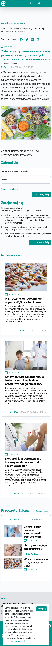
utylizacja (40, 330)
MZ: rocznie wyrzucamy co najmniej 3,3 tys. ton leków (23, 300)
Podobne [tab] (14, 519)
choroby (41, 493)
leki (31, 330)
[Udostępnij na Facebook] (21, 39)
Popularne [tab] (37, 519)
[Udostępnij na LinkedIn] (32, 39)
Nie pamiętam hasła (9, 189)
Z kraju (5, 67)
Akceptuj (42, 609)
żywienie (28, 67)
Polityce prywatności (16, 641)
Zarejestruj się (42, 242)
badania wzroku (29, 412)
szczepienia (28, 493)
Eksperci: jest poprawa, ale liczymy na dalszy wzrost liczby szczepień (23, 462)
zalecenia (16, 67)
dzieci (43, 412)
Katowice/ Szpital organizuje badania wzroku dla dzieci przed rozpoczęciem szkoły (24, 380)
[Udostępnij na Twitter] (26, 39)
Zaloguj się (43, 194)
